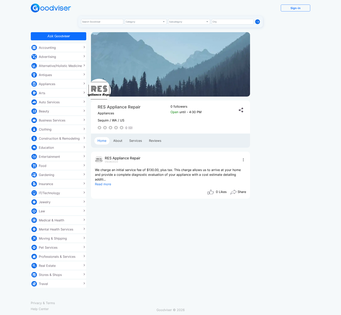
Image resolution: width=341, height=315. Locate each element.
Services (135, 141)
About (117, 141)
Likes (221, 192)
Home (101, 141)
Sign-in (295, 8)
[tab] (102, 141)
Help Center (40, 309)
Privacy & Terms (43, 303)
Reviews (155, 141)
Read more (103, 184)
